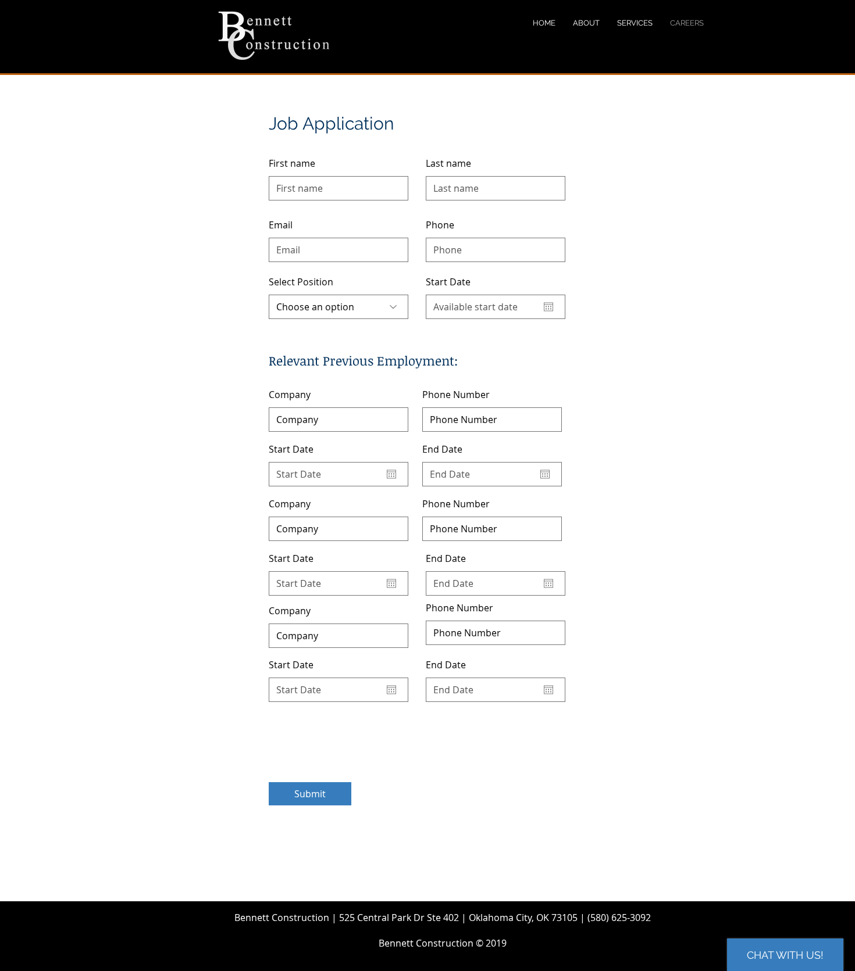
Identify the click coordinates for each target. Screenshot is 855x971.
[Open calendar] (548, 306)
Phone (440, 225)
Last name (448, 163)
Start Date (454, 281)
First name (292, 163)
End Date (448, 449)
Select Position (301, 281)
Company (290, 394)
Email (281, 225)
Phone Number (456, 394)
